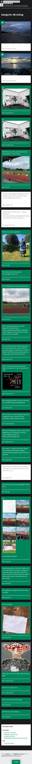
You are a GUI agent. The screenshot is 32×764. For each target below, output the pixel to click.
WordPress (21, 754)
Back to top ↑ (17, 755)
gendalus (7, 3)
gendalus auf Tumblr (9, 736)
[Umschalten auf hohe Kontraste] (1, 1)
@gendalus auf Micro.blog (11, 734)
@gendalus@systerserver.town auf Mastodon (15, 738)
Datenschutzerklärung (7, 755)
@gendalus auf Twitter (10, 732)
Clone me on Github (9, 743)
